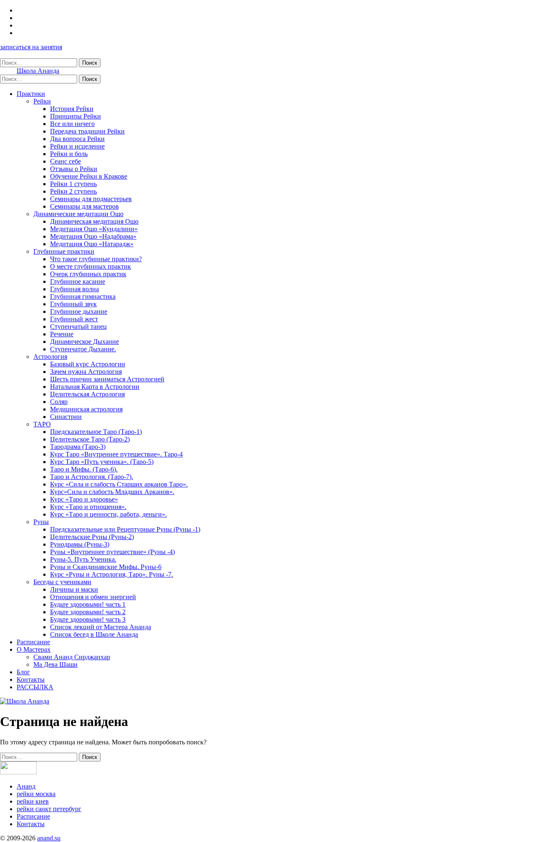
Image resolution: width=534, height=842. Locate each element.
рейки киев (33, 801)
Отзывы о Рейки (73, 168)
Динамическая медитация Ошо (94, 221)
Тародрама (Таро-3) (78, 446)
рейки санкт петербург (49, 808)
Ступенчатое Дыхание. (83, 349)
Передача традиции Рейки (87, 131)
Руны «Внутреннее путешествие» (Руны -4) (112, 551)
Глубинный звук (73, 304)
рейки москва (36, 793)
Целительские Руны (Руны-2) (92, 536)
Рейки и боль (69, 153)
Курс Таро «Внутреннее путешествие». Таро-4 (116, 454)
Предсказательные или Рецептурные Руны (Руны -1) (125, 529)
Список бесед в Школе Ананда (94, 634)
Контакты (31, 679)
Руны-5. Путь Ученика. (83, 559)
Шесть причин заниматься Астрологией (107, 379)
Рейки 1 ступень (73, 183)
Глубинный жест (74, 319)
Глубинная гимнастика (83, 296)
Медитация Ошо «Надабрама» (93, 236)
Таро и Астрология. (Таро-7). (91, 476)
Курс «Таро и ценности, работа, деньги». (108, 514)
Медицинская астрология (86, 409)
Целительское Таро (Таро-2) (90, 439)
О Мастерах (33, 649)
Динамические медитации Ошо (78, 213)
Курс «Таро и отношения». (88, 506)
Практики (31, 93)
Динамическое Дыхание (84, 341)
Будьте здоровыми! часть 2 (88, 611)
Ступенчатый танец (78, 326)
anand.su (48, 838)
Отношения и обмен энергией (93, 596)
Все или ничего (72, 123)
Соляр (59, 401)
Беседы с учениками (62, 581)
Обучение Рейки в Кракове (88, 176)
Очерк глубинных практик (88, 273)
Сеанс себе (65, 161)
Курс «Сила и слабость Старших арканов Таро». (119, 484)
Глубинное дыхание (78, 311)
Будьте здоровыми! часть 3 (88, 619)
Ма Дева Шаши (55, 664)
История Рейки (71, 108)
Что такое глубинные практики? (96, 258)
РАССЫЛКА (35, 687)
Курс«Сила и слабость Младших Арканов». (112, 491)
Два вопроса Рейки (77, 138)
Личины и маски (74, 589)
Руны (41, 521)
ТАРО (42, 424)
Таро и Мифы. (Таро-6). (84, 469)
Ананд (26, 786)
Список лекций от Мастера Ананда (100, 626)
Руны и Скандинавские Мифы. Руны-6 (105, 566)
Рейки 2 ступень (73, 191)
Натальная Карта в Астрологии (94, 386)
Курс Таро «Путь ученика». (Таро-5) (102, 461)
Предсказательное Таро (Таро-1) (96, 431)
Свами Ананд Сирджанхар (71, 656)
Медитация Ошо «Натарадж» (92, 243)
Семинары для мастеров (84, 206)
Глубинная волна (74, 288)
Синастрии (66, 416)
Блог (23, 672)
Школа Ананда (38, 70)
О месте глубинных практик (90, 266)
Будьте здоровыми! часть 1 (88, 604)
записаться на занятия (31, 46)
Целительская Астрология (87, 394)
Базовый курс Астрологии (87, 364)
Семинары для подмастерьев (91, 198)
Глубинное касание (77, 281)
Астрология (50, 356)
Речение (61, 334)
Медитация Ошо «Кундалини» (94, 228)
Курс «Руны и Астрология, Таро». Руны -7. (111, 574)
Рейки (42, 101)
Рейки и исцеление (77, 146)
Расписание (33, 641)
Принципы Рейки (75, 116)
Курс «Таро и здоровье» (84, 499)
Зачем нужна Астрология (86, 371)
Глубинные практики (63, 251)
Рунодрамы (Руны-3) (79, 544)
